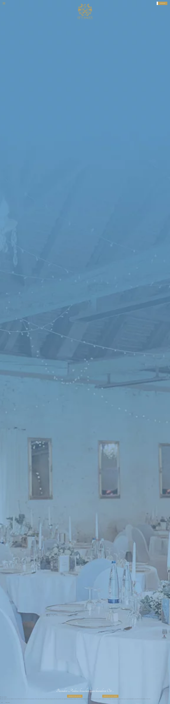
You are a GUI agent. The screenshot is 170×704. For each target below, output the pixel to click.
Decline (8, 702)
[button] (4, 3)
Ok (2, 702)
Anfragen (162, 3)
